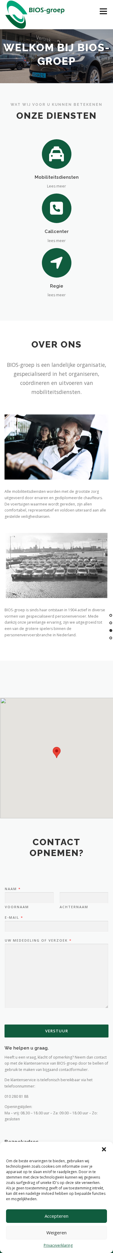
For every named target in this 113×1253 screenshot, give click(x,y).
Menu (103, 11)
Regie (56, 285)
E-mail (14, 917)
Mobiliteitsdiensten (57, 177)
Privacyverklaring (58, 1245)
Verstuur (56, 1031)
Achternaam (74, 907)
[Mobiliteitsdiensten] (56, 153)
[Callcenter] (56, 208)
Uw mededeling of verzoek (38, 940)
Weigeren (56, 1232)
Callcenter (57, 231)
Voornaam (17, 907)
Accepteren (56, 1216)
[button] (104, 1149)
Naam (12, 889)
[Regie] (56, 262)
